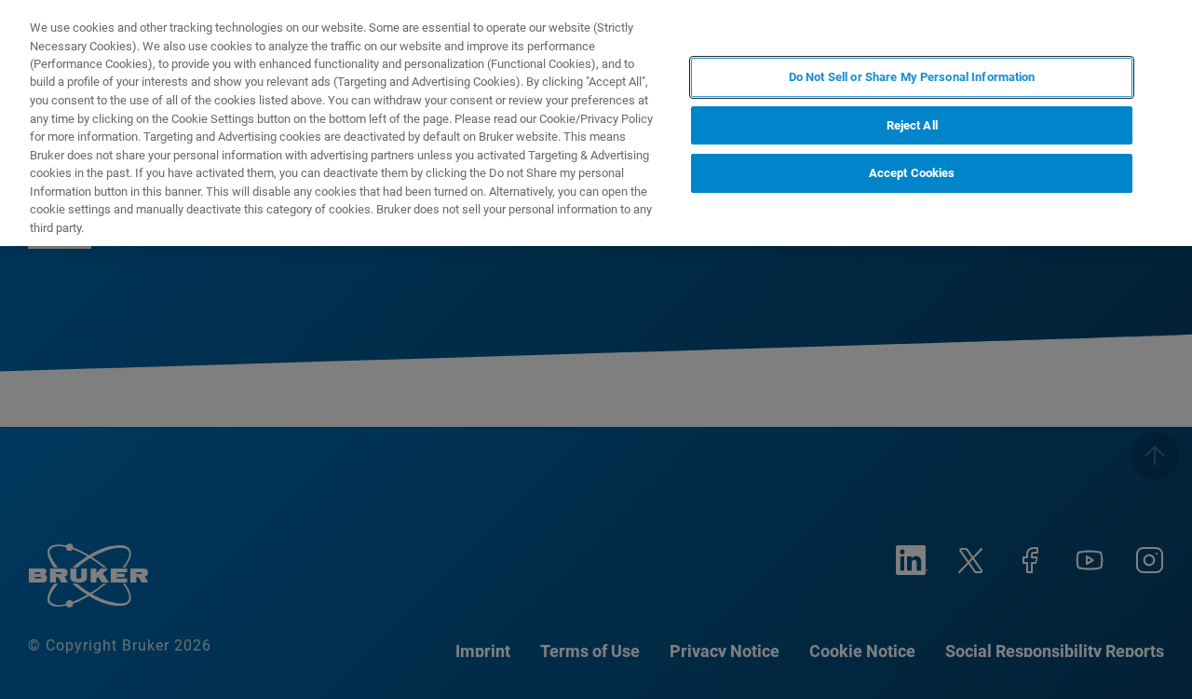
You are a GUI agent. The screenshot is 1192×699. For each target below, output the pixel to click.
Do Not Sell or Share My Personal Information (912, 77)
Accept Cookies (912, 173)
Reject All (912, 125)
